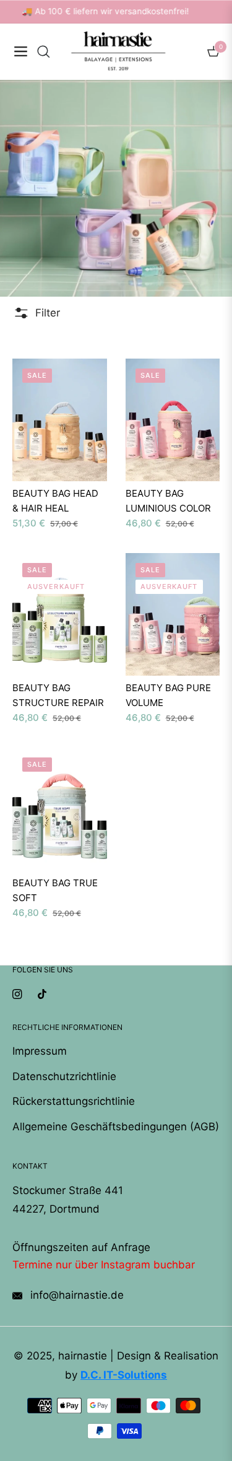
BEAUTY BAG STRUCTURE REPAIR (58, 695)
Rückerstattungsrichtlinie (73, 1101)
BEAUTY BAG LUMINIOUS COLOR (168, 500)
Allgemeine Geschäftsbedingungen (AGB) (115, 1126)
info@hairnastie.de (75, 1295)
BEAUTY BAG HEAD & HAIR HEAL (55, 500)
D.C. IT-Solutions (123, 1375)
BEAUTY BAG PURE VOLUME (168, 695)
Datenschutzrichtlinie (64, 1076)
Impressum (39, 1051)
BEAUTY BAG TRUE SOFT (55, 890)
